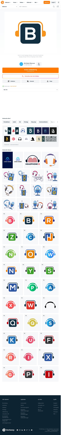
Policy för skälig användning (50, 431)
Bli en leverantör (39, 410)
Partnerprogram (24, 407)
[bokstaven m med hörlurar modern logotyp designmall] (12, 160)
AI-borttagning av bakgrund (6, 420)
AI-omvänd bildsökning (5, 416)
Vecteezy (4, 405)
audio (14, 122)
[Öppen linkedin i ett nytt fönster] (22, 430)
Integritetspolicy (54, 430)
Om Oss (39, 407)
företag (26, 122)
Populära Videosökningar (24, 417)
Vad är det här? (13, 86)
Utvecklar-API (5, 414)
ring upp (33, 122)
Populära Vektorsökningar (24, 410)
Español (54, 405)
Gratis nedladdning (30, 70)
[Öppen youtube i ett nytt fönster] (31, 430)
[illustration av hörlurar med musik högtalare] (23, 176)
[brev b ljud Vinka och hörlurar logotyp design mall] (32, 160)
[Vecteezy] (2, 2)
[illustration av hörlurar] (9, 190)
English (54, 403)
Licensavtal (23, 403)
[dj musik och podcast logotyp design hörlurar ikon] (50, 305)
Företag (4, 409)
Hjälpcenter (40, 403)
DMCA (21, 405)
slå (20, 122)
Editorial (29, 2)
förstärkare (7, 122)
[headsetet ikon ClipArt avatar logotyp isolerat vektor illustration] (50, 160)
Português (55, 407)
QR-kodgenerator (6, 423)
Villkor (47, 430)
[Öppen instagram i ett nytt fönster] (19, 430)
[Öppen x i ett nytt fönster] (29, 430)
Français (54, 411)
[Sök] (54, 6)
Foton (14, 2)
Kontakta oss (40, 405)
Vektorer (7, 2)
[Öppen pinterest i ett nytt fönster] (24, 430)
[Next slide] (55, 122)
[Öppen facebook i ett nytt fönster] (17, 430)
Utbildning (5, 411)
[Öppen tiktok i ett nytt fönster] (27, 430)
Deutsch (54, 409)
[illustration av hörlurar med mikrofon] (51, 176)
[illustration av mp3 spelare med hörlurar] (9, 176)
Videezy (4, 407)
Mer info (5, 89)
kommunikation (43, 122)
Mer (36, 2)
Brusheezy (5, 403)
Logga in (53, 2)
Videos (21, 2)
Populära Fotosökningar (23, 413)
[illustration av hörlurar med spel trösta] (37, 176)
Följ (39, 64)
